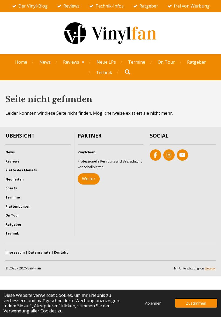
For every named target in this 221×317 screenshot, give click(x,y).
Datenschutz (39, 252)
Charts (11, 188)
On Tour (12, 215)
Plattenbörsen (17, 206)
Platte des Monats (21, 170)
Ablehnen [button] (153, 303)
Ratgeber (13, 224)
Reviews (12, 161)
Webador (210, 268)
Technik (12, 233)
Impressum (15, 252)
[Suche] (127, 71)
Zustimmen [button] (196, 303)
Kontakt (61, 252)
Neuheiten (14, 179)
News (10, 152)
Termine (12, 197)
